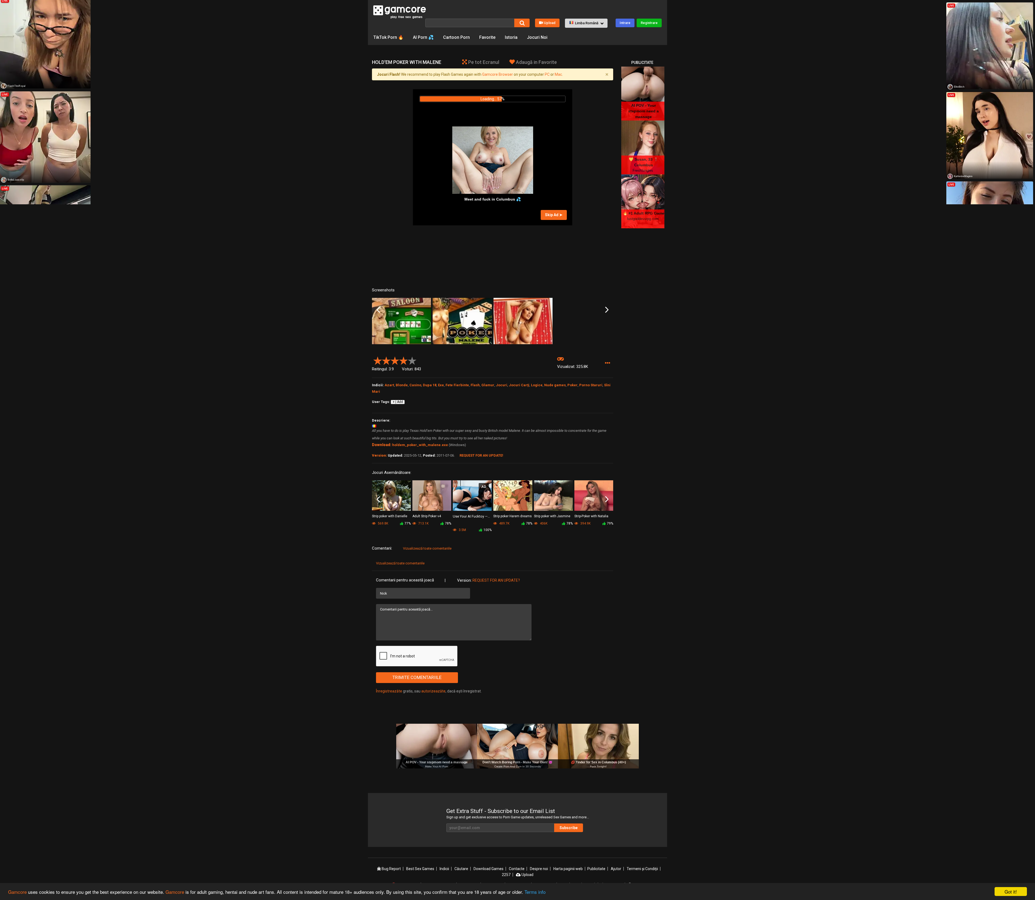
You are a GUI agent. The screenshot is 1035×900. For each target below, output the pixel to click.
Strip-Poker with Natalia (591, 516)
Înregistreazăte (389, 691)
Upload (550, 23)
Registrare (649, 23)
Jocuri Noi (537, 37)
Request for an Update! (481, 455)
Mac (558, 74)
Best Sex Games (420, 869)
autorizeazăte (433, 691)
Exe (441, 385)
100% (488, 530)
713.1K (423, 523)
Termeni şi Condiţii (642, 869)
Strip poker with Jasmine (552, 516)
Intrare (625, 23)
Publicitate (596, 869)
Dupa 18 (429, 385)
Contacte (517, 869)
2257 (506, 875)
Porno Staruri (590, 385)
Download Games (488, 869)
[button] (586, 23)
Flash (475, 385)
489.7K (503, 523)
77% (408, 523)
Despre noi (539, 869)
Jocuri (501, 385)
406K (543, 523)
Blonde (402, 385)
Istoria (511, 37)
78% (448, 523)
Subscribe (569, 828)
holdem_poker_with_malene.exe (420, 445)
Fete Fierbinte (457, 385)
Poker (572, 385)
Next (607, 309)
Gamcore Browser (497, 74)
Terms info (535, 891)
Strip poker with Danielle (389, 516)
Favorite (487, 37)
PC (547, 74)
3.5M (462, 530)
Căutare (461, 869)
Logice (537, 385)
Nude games (555, 385)
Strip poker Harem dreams (512, 516)
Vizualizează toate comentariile (427, 548)
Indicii (444, 869)
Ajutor (616, 869)
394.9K (585, 523)
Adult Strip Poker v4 (426, 516)
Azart (389, 385)
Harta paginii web (568, 869)
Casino (415, 385)
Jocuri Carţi (519, 385)
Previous (378, 309)
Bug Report (391, 869)
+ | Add (398, 402)
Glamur (487, 385)
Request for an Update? (496, 580)
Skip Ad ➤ (554, 215)
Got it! (1011, 891)
